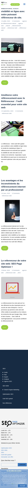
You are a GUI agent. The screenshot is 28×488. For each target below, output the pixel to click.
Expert (6, 377)
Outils (6, 372)
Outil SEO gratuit (15, 4)
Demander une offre (7, 457)
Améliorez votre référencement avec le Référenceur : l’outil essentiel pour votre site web (14, 101)
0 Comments (16, 21)
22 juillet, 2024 (5, 21)
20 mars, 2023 (5, 193)
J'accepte (22, 486)
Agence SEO (8, 381)
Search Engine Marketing (11, 389)
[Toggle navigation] (24, 4)
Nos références (7, 403)
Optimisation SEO (8, 394)
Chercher (22, 464)
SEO (19, 272)
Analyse (6, 379)
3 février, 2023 (5, 270)
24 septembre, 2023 (7, 111)
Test (5, 374)
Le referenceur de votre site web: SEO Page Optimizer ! (13, 263)
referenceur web (12, 28)
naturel (8, 25)
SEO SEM (6, 386)
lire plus (4, 82)
